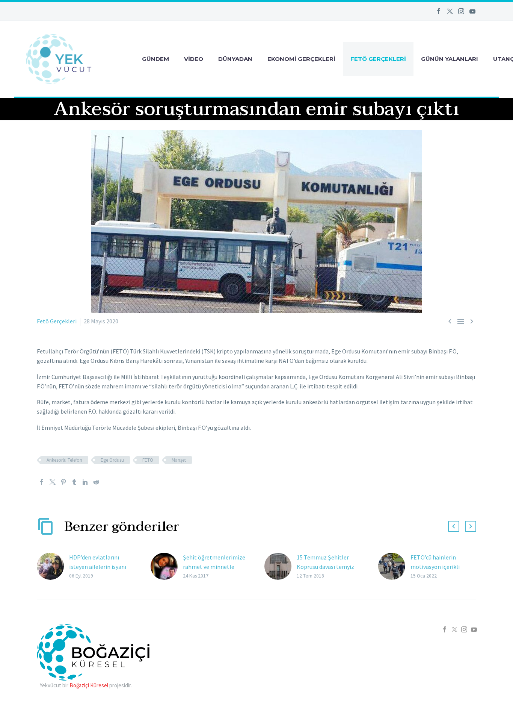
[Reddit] (96, 482)
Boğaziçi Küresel (88, 685)
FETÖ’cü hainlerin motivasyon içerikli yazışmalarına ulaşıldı (438, 566)
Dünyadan (235, 58)
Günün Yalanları (449, 58)
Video (193, 58)
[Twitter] (450, 11)
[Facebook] (438, 11)
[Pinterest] (63, 482)
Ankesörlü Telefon (64, 460)
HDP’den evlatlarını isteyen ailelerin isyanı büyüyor (97, 566)
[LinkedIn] (85, 482)
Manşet (179, 460)
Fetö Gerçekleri (378, 58)
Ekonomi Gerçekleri (301, 58)
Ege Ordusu (112, 460)
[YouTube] (472, 11)
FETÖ (147, 460)
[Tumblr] (74, 482)
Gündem (155, 58)
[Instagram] (461, 11)
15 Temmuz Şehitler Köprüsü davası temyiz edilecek (325, 566)
